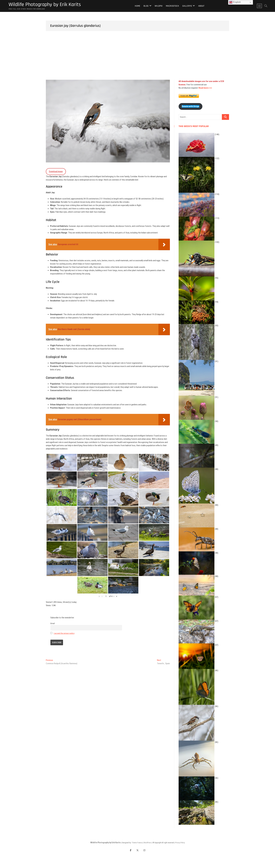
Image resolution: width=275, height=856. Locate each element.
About (201, 5)
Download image (56, 171)
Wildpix (158, 5)
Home (137, 5)
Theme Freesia (137, 843)
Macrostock (172, 5)
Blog (146, 5)
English (236, 2)
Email (52, 623)
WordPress (147, 843)
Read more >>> (205, 88)
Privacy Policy (180, 843)
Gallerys (187, 5)
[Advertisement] (137, 58)
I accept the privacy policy (64, 633)
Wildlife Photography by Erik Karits (45, 4)
